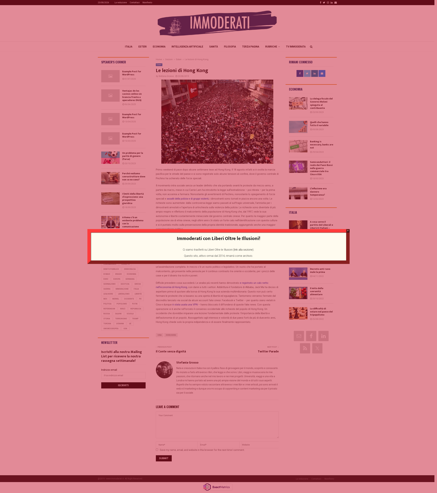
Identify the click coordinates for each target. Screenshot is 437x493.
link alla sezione (243, 249)
